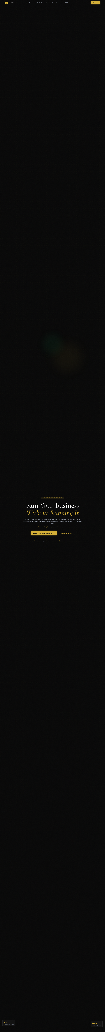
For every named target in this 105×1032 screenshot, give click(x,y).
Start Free (95, 2)
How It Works (50, 2)
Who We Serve (40, 2)
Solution (31, 2)
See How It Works (66, 533)
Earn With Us (65, 2)
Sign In (87, 2)
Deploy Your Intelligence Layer (42, 533)
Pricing (57, 2)
